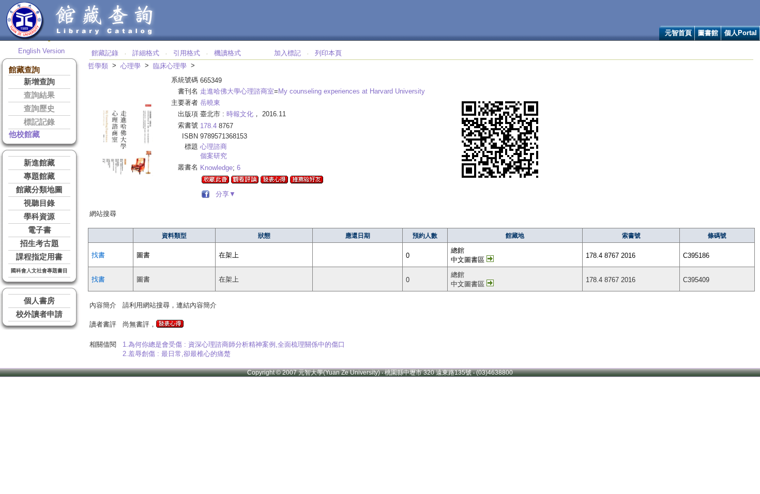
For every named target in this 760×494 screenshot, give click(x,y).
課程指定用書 (39, 257)
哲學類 (98, 66)
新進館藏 (39, 163)
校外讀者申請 (39, 314)
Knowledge (216, 168)
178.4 (208, 126)
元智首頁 (678, 33)
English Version (41, 51)
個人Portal (740, 33)
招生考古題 (39, 243)
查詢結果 (39, 95)
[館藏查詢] (105, 38)
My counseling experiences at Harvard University (351, 91)
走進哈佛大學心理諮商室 (237, 91)
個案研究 (213, 156)
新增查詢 (39, 82)
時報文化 (239, 114)
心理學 (130, 66)
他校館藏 (24, 134)
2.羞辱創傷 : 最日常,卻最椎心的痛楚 (177, 354)
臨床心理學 (170, 66)
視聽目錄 (39, 203)
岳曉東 (210, 102)
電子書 (39, 230)
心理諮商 (213, 146)
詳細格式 (145, 53)
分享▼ (223, 194)
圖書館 (708, 33)
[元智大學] (25, 38)
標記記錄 (39, 122)
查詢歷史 (39, 108)
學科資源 (39, 216)
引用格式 (186, 53)
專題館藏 (39, 176)
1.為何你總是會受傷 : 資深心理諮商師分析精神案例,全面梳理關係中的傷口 (234, 344)
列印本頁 (328, 53)
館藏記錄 (105, 53)
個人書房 (39, 301)
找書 (98, 255)
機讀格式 (227, 53)
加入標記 (287, 53)
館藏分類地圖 (39, 190)
